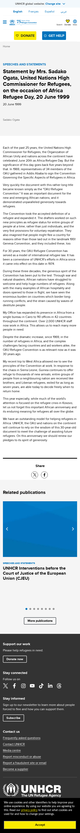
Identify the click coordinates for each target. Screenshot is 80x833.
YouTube (32, 685)
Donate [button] (67, 24)
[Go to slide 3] (35, 610)
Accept (40, 824)
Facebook (14, 685)
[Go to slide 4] (39, 610)
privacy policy (29, 810)
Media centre (12, 750)
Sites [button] (75, 24)
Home (6, 46)
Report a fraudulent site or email (24, 763)
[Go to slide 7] (51, 610)
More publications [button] (40, 620)
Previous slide (7, 529)
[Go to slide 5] (43, 610)
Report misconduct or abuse (22, 757)
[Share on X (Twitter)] (34, 474)
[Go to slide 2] (31, 610)
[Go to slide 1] (27, 610)
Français (34, 11)
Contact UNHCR (14, 744)
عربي (64, 11)
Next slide (73, 529)
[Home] (23, 22)
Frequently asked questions (21, 738)
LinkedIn (50, 685)
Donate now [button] (14, 659)
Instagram (23, 685)
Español (49, 11)
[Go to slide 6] (47, 610)
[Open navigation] (5, 22)
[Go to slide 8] (55, 610)
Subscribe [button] (13, 718)
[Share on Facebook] (44, 474)
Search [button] (60, 24)
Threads (59, 685)
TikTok (41, 685)
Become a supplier (15, 769)
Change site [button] (53, 4)
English (17, 11)
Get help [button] (56, 35)
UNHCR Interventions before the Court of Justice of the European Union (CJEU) (34, 573)
